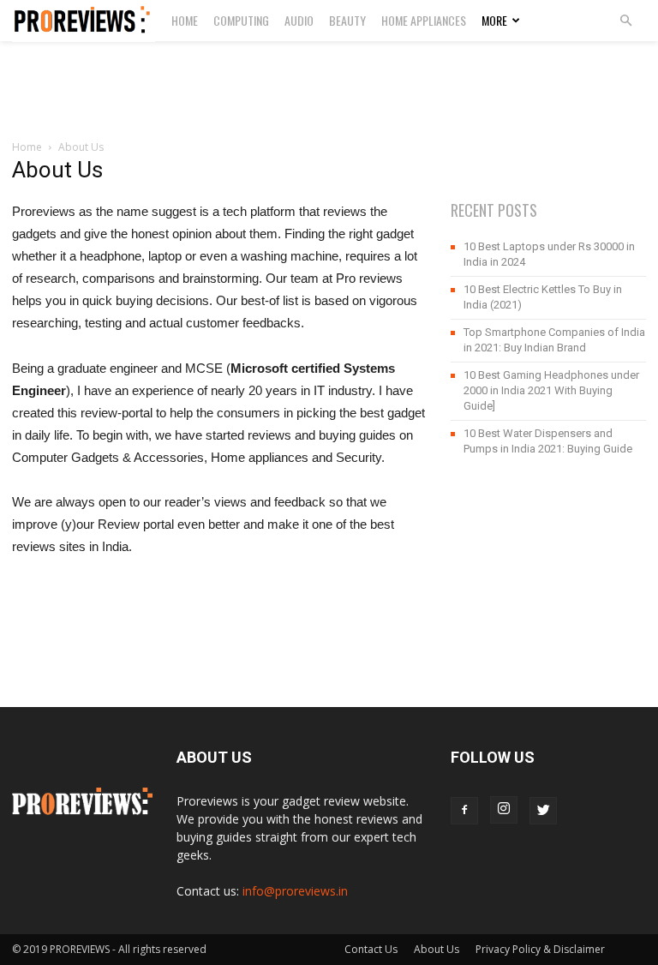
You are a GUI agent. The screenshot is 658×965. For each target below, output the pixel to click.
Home (184, 20)
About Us (436, 949)
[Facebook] (464, 810)
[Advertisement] (329, 79)
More (494, 20)
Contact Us (371, 949)
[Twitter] (543, 810)
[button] (625, 21)
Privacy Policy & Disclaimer (540, 949)
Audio (299, 20)
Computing (241, 20)
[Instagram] (503, 810)
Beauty (347, 20)
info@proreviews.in (295, 891)
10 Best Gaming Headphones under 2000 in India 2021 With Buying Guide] (551, 390)
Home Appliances (423, 20)
